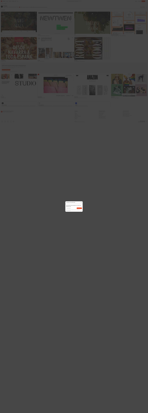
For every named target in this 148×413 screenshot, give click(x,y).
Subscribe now (79, 208)
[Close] (81, 202)
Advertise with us (68, 210)
